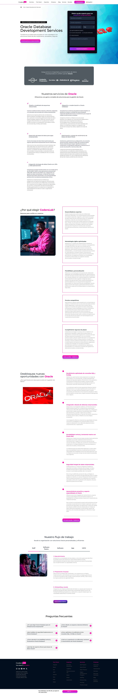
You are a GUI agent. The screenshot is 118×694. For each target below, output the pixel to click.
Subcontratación (75, 35)
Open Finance (83, 669)
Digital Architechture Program (83, 674)
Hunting (82, 682)
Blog (59, 2)
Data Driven (83, 667)
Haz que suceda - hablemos (71, 520)
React (54, 667)
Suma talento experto (60, 601)
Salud (67, 675)
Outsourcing (83, 680)
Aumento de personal (76, 32)
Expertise (46, 2)
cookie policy (44, 692)
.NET (54, 672)
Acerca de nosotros (96, 665)
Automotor (69, 680)
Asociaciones (96, 668)
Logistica (68, 668)
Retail (67, 677)
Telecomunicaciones (70, 672)
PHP (54, 679)
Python (55, 674)
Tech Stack (39, 2)
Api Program (83, 664)
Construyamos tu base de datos (30, 41)
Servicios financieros (69, 665)
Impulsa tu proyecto (81, 48)
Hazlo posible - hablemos (70, 357)
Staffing (82, 677)
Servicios (31, 2)
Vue (54, 669)
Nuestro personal (95, 680)
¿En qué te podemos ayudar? (76, 30)
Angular (55, 664)
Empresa (53, 2)
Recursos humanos (95, 674)
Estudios (70, 2)
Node (54, 682)
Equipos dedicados (88, 32)
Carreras (64, 2)
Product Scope (83, 684)
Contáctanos (79, 2)
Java (54, 677)
